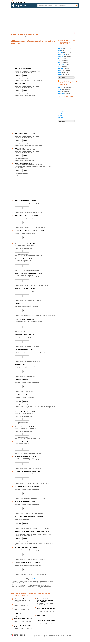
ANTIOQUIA (60, 48)
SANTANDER (61, 56)
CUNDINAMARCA (62, 54)
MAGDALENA (61, 64)
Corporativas (61, 93)
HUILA (59, 62)
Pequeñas (60, 87)
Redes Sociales (61, 105)
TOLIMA (59, 60)
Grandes (60, 91)
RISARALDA (60, 68)
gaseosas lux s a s (19, 608)
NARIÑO (59, 72)
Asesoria (60, 107)
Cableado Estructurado (63, 101)
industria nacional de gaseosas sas (23, 598)
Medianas (60, 89)
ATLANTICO (60, 52)
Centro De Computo (62, 113)
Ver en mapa (25, 75)
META (59, 66)
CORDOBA (60, 70)
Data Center (60, 117)
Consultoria (60, 115)
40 (38, 579)
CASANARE (60, 74)
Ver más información (30, 36)
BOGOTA (60, 46)
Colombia (60, 99)
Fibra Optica (60, 103)
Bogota (59, 109)
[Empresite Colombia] (19, 6)
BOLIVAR (60, 58)
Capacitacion (61, 111)
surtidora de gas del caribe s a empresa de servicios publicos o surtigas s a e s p (45, 600)
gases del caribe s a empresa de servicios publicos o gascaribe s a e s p (46, 608)
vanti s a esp (17, 604)
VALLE (59, 50)
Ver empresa (18, 75)
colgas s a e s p (41, 615)
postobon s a (17, 613)
